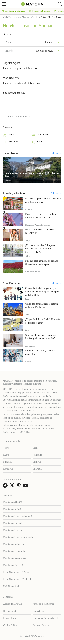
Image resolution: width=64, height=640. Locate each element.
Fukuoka (7, 462)
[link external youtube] (26, 486)
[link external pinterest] (19, 486)
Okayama (37, 469)
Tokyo (6, 448)
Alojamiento (43, 134)
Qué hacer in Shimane (15, 11)
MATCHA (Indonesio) (14, 544)
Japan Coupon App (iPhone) (16, 572)
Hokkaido (37, 455)
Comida (11, 134)
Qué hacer (13, 141)
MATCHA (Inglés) (12, 509)
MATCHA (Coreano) (13, 530)
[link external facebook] (6, 486)
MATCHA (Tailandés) (13, 523)
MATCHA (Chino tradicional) (17, 516)
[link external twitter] (13, 486)
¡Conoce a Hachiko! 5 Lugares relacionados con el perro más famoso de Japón (40, 248)
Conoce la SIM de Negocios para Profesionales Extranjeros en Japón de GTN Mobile (42, 291)
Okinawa (37, 462)
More (55, 153)
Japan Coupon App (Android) (17, 579)
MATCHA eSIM (11, 586)
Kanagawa (8, 469)
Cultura (40, 141)
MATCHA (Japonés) (13, 502)
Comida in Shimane (41, 11)
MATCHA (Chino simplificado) (18, 537)
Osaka (35, 448)
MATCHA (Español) (13, 565)
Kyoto (6, 455)
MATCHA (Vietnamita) (14, 551)
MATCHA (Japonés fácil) (15, 558)
